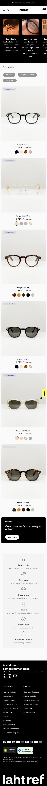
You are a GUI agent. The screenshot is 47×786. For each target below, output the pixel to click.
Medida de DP (8, 712)
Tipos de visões (8, 700)
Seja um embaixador (11, 729)
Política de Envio (30, 712)
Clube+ (5, 716)
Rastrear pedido (30, 696)
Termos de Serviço (31, 704)
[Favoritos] (38, 10)
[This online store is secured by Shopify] (9, 750)
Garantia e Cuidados (31, 692)
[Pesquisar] (8, 10)
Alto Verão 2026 (9, 724)
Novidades (7, 720)
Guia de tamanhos (10, 704)
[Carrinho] (43, 10)
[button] (9, 75)
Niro (18, 288)
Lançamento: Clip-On (11, 733)
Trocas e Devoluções (31, 700)
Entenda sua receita (10, 708)
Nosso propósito (9, 692)
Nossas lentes (8, 696)
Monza (18, 216)
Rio (18, 145)
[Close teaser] (41, 398)
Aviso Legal (28, 708)
